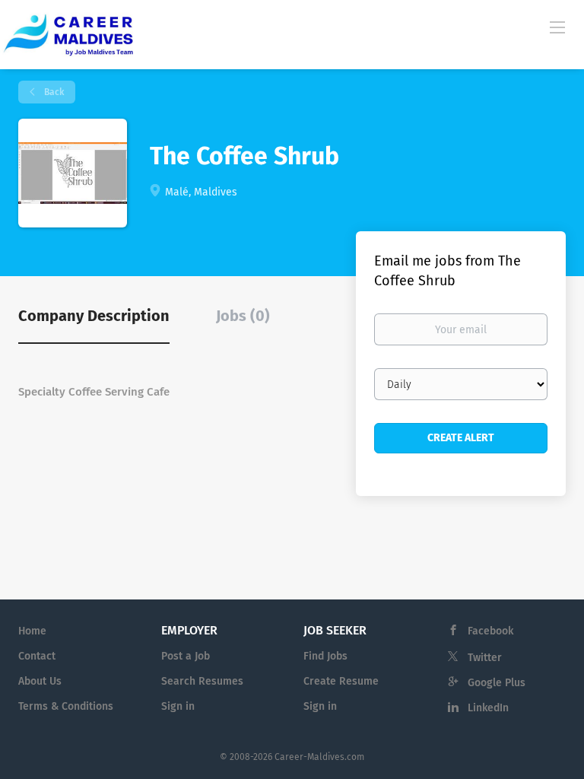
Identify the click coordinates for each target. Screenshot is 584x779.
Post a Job (185, 656)
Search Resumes (202, 681)
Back (53, 92)
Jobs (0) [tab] (243, 316)
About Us (40, 681)
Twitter (485, 657)
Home (32, 631)
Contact (37, 656)
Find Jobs (325, 656)
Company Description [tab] (94, 316)
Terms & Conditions (65, 706)
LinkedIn (488, 707)
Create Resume (341, 681)
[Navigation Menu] (557, 26)
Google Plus (496, 682)
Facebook (490, 631)
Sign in (178, 706)
